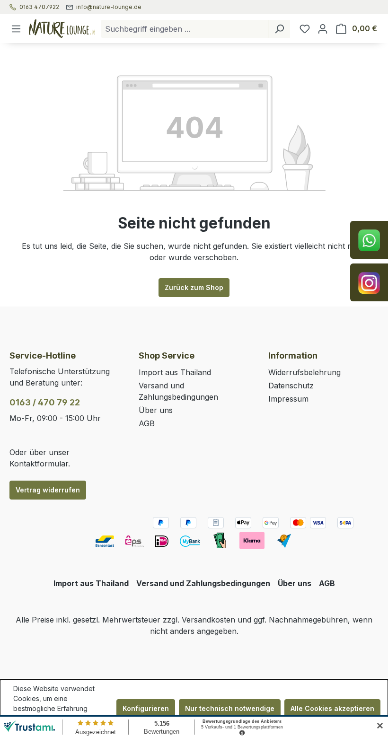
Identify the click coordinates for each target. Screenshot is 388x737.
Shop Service (166, 355)
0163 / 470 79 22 (44, 402)
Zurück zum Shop (194, 287)
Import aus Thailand (175, 372)
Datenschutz (291, 385)
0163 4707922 (39, 7)
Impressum (288, 399)
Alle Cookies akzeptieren (332, 708)
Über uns (156, 410)
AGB (147, 423)
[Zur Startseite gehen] (62, 28)
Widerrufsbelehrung (304, 372)
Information (292, 355)
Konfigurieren (146, 708)
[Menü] (16, 28)
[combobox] (185, 29)
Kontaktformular (38, 463)
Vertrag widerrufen (48, 490)
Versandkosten (208, 619)
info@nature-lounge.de (108, 7)
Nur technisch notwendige (229, 708)
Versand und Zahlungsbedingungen (203, 583)
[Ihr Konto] (323, 28)
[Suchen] (279, 29)
